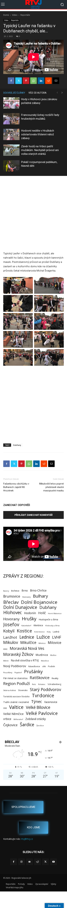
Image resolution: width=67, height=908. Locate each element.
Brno (25, 590)
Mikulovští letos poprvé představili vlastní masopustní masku (51, 487)
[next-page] (62, 93)
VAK (5, 708)
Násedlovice (34, 666)
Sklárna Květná (9, 690)
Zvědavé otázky (35, 719)
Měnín (6, 661)
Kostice (24, 630)
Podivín (51, 666)
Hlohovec (12, 612)
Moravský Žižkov (18, 654)
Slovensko (23, 690)
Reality (55, 678)
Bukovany (26, 597)
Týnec (36, 701)
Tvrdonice (43, 695)
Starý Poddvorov (45, 689)
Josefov (11, 624)
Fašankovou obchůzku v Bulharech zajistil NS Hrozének (16, 487)
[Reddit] (37, 862)
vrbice (7, 719)
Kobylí (8, 631)
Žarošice (40, 725)
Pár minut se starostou (15, 678)
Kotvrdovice (39, 632)
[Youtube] (53, 862)
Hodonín (30, 613)
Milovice (54, 642)
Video (14, 15)
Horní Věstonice (54, 613)
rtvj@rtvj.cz (27, 838)
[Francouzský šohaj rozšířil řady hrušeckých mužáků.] (11, 118)
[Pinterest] (26, 80)
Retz (34, 684)
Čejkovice (10, 725)
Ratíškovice (39, 677)
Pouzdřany (7, 672)
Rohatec (41, 684)
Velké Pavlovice (42, 713)
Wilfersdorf (18, 719)
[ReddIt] (48, 80)
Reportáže (25, 15)
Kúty (49, 632)
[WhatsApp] (33, 80)
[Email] (56, 80)
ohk (44, 666)
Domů (6, 15)
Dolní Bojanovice (39, 602)
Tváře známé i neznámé (16, 702)
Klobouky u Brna (52, 625)
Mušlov (53, 655)
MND (5, 649)
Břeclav (11, 602)
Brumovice (11, 596)
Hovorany (11, 619)
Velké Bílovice (38, 707)
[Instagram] (21, 862)
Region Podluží (16, 683)
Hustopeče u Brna (48, 619)
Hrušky (29, 618)
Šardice (27, 724)
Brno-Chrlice (38, 590)
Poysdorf (18, 672)
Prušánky (33, 671)
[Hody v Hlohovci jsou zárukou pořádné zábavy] (11, 103)
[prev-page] (57, 93)
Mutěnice (42, 654)
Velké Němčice (13, 714)
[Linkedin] (41, 80)
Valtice (16, 707)
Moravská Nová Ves (27, 648)
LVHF (56, 637)
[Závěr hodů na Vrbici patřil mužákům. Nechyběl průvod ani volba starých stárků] (11, 150)
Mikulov (10, 642)
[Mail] (29, 862)
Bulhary (40, 596)
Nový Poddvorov (14, 666)
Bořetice (15, 590)
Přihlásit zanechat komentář (33, 514)
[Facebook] (11, 80)
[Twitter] (18, 80)
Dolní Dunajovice (20, 607)
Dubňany (17, 445)
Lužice (43, 637)
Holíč (42, 613)
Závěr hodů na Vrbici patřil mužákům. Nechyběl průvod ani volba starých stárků (40, 150)
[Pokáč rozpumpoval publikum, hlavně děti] (11, 165)
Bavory (6, 591)
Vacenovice (50, 702)
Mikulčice (28, 642)
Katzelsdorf (26, 625)
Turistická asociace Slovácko (16, 696)
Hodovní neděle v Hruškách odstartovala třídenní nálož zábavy (37, 134)
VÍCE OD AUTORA (37, 92)
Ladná (56, 631)
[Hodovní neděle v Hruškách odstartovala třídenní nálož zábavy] (11, 134)
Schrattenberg (54, 684)
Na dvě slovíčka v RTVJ (25, 660)
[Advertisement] (33, 214)
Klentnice (38, 625)
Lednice (26, 637)
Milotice (42, 643)
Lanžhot (10, 637)
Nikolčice (45, 661)
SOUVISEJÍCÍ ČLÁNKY (14, 92)
